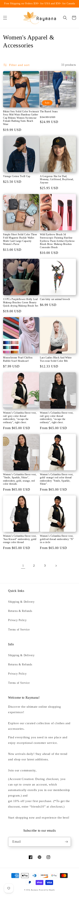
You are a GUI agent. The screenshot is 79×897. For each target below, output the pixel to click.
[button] (5, 17)
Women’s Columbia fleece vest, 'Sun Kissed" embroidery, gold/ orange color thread (20, 539)
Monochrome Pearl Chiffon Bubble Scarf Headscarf (17, 359)
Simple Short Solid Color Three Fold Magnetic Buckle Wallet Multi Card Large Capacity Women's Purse (20, 239)
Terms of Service (19, 629)
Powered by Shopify (47, 890)
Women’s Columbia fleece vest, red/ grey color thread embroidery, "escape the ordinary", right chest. (19, 417)
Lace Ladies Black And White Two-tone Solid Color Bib (56, 359)
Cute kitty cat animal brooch (55, 299)
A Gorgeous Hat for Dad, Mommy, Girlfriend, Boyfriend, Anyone (57, 179)
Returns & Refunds (20, 611)
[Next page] (55, 565)
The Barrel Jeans (49, 111)
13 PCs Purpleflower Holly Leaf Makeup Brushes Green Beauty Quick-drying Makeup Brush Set (20, 302)
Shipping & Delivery (21, 601)
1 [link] (23, 565)
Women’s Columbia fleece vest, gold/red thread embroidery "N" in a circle (57, 539)
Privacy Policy (17, 620)
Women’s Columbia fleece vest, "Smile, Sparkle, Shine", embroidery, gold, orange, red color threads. (19, 479)
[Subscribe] (66, 842)
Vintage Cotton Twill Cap (16, 176)
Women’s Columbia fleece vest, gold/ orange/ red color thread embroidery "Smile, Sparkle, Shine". (56, 479)
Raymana (34, 890)
